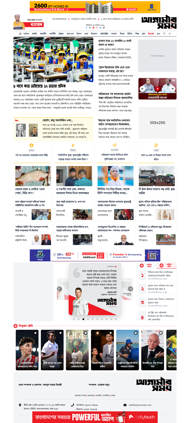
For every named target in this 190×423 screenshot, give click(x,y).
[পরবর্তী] (172, 89)
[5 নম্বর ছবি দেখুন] (92, 319)
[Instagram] (97, 28)
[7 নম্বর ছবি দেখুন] (102, 319)
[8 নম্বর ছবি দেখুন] (106, 319)
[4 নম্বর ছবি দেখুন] (88, 319)
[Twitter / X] (90, 28)
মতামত (114, 33)
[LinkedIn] (100, 28)
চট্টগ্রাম (61, 33)
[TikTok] (104, 28)
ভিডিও (129, 33)
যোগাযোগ (91, 395)
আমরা (113, 395)
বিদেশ (79, 33)
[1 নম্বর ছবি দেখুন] (74, 319)
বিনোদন (94, 33)
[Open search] (170, 33)
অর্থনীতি (53, 33)
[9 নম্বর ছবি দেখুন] (111, 319)
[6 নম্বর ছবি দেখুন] (97, 319)
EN (158, 33)
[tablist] (156, 266)
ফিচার (122, 33)
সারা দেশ (70, 33)
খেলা (86, 33)
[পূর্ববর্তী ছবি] (59, 289)
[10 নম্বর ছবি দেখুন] (116, 319)
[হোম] (20, 34)
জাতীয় (34, 33)
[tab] (147, 265)
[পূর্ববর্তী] (142, 89)
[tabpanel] (156, 294)
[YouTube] (93, 28)
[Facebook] (86, 28)
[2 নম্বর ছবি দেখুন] (79, 319)
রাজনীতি (43, 33)
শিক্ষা (137, 33)
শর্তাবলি (98, 395)
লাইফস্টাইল (104, 33)
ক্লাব (143, 33)
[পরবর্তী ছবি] (130, 289)
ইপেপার (151, 33)
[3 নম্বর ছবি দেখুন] (83, 319)
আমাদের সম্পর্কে (80, 395)
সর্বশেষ (26, 33)
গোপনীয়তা (106, 395)
